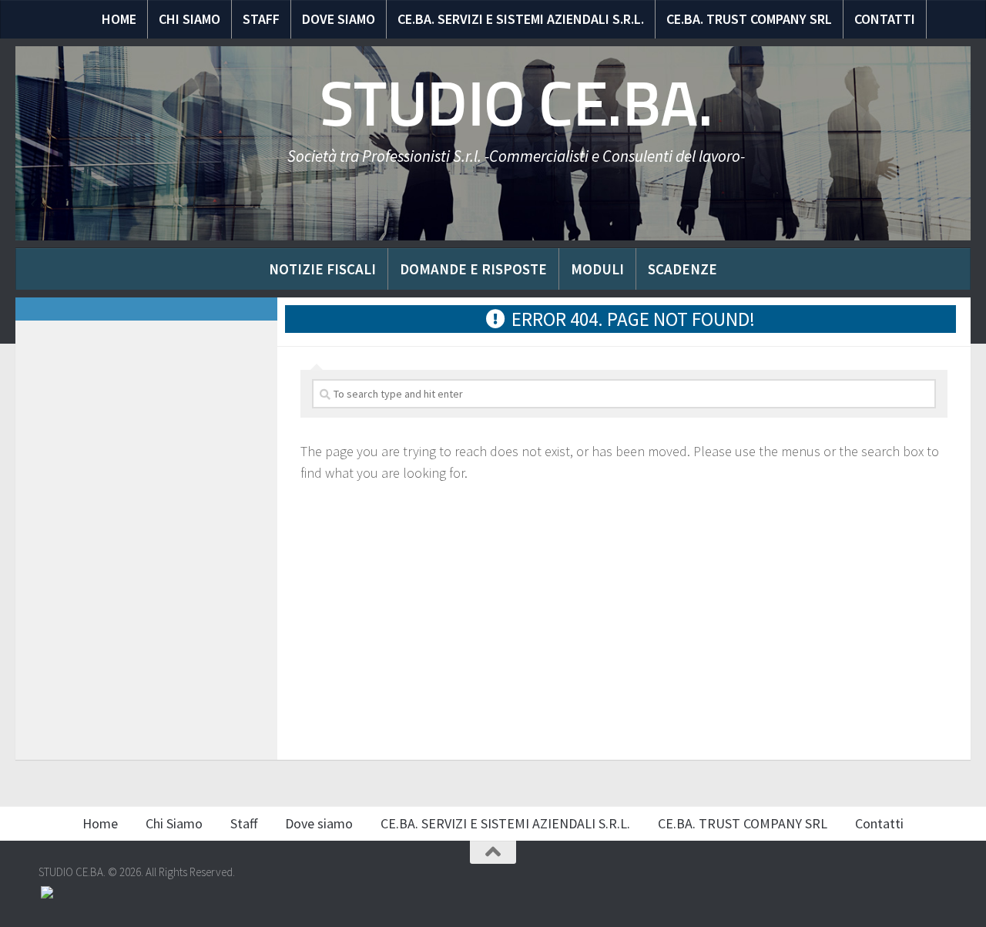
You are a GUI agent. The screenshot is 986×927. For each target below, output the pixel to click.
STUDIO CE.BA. (516, 104)
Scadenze (682, 269)
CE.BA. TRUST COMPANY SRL (749, 19)
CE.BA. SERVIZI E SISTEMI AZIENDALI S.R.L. (520, 19)
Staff (261, 19)
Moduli (597, 269)
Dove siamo (338, 19)
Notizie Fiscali (322, 269)
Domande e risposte (473, 269)
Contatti (884, 19)
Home (119, 19)
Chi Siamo (189, 19)
